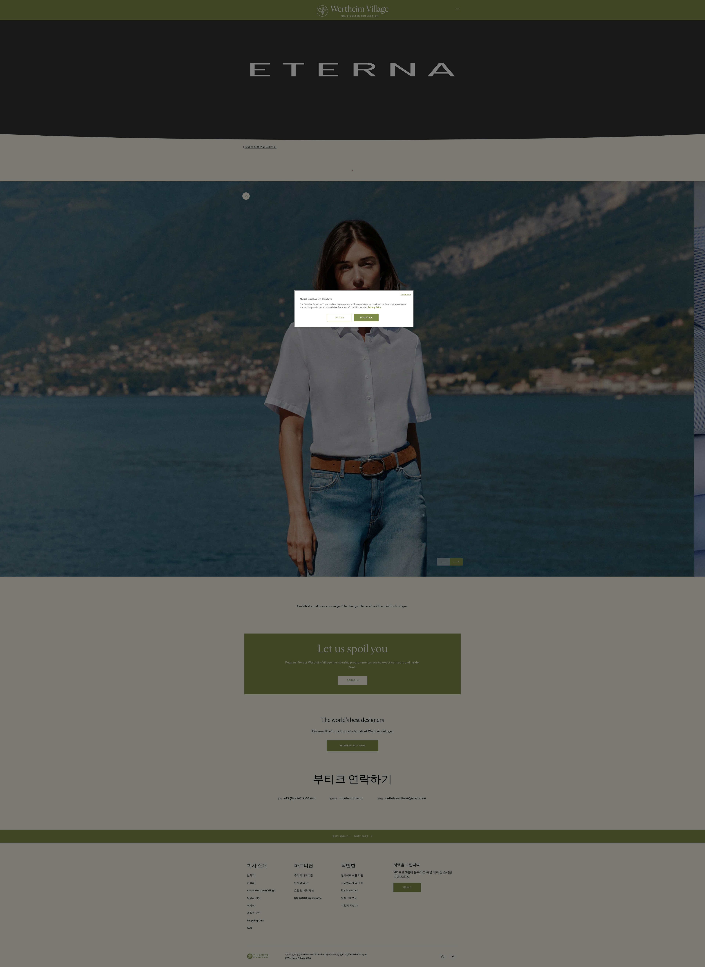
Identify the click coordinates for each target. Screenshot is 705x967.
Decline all (406, 295)
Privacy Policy (374, 307)
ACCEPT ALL (366, 318)
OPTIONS (339, 318)
